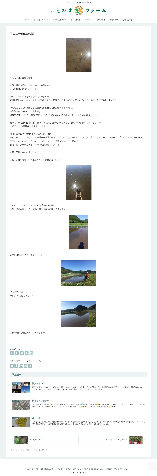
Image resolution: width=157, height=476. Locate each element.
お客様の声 (60, 469)
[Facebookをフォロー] (16, 366)
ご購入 (68, 469)
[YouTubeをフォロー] (25, 366)
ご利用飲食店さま (46, 469)
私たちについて (32, 469)
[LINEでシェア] (27, 353)
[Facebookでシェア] (17, 353)
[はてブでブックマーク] (22, 353)
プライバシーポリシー (122, 469)
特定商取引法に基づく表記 (93, 469)
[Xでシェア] (12, 353)
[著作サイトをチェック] (12, 366)
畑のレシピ (77, 469)
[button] (31, 353)
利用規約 (109, 469)
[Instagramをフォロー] (21, 366)
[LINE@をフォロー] (30, 366)
